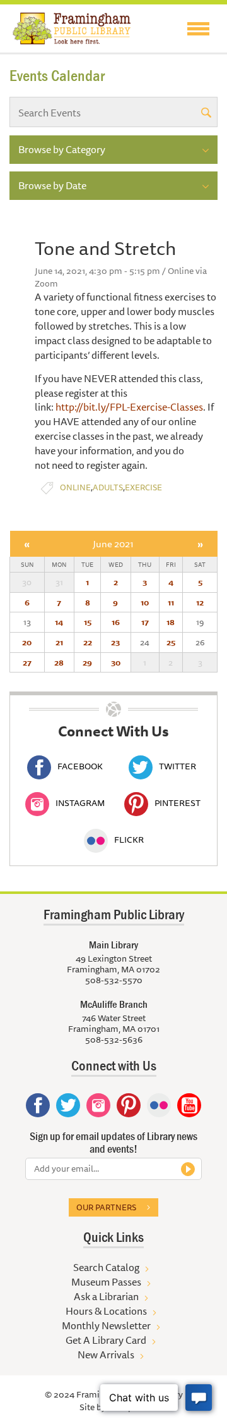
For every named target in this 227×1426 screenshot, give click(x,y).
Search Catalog (106, 1267)
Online (75, 487)
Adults (108, 487)
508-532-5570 (114, 980)
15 (87, 622)
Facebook (80, 766)
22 (87, 642)
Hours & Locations (106, 1311)
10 (145, 602)
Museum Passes (106, 1281)
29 (87, 662)
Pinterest (177, 803)
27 (27, 662)
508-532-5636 (114, 1039)
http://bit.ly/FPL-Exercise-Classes (129, 407)
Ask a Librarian (106, 1296)
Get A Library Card (106, 1340)
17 (145, 622)
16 (116, 622)
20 (27, 642)
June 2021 (113, 543)
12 (200, 602)
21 (59, 642)
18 (170, 622)
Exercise (143, 487)
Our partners (106, 1207)
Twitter (177, 766)
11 (171, 602)
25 (170, 642)
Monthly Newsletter (106, 1325)
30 (115, 662)
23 (115, 642)
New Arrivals (106, 1354)
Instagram (80, 803)
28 (59, 662)
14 (59, 622)
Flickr (129, 839)
